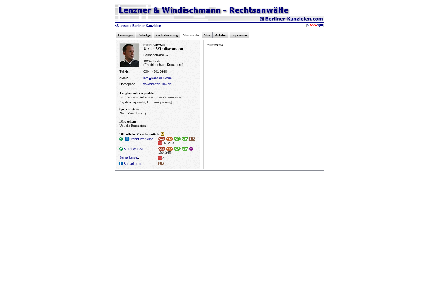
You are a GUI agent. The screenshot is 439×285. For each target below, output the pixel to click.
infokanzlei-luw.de (157, 78)
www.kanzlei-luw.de (157, 84)
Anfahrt (221, 35)
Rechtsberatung (166, 35)
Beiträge (144, 35)
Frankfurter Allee (141, 139)
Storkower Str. (134, 149)
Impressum (239, 35)
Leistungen (125, 35)
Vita (207, 35)
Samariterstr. (128, 157)
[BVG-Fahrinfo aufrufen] (162, 134)
